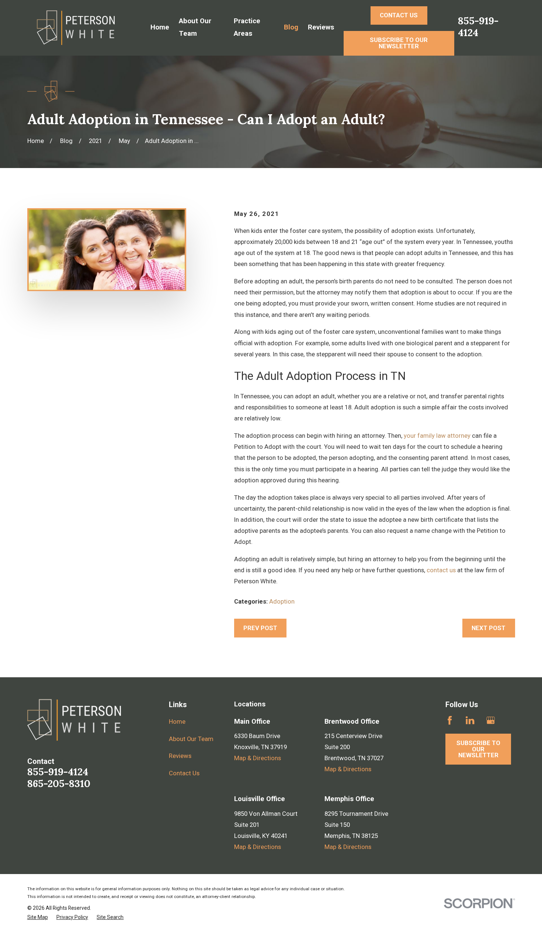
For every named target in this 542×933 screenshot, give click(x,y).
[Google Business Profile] (490, 720)
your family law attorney (437, 435)
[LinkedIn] (470, 720)
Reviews (180, 755)
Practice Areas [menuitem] (247, 27)
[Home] (75, 28)
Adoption (282, 601)
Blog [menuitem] (291, 27)
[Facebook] (449, 720)
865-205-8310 (58, 783)
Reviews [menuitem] (321, 27)
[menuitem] (37, 917)
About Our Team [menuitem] (195, 27)
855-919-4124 (478, 26)
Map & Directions (257, 758)
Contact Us (184, 773)
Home (177, 721)
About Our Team (191, 738)
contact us (441, 570)
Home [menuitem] (159, 27)
